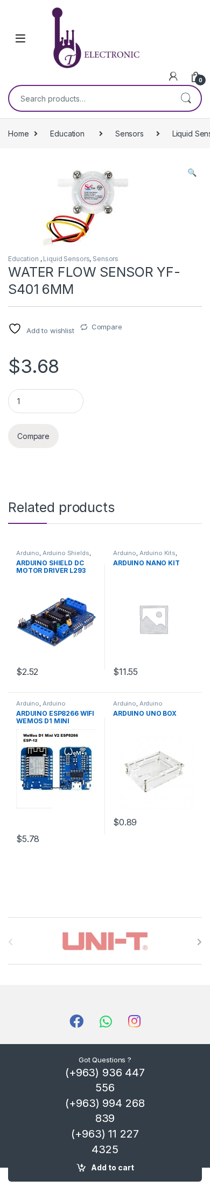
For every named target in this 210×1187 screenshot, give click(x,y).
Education (68, 133)
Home (18, 133)
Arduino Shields (66, 553)
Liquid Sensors (66, 259)
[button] (192, 172)
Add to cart (112, 1167)
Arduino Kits (157, 553)
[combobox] (90, 98)
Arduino (27, 553)
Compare (107, 326)
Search (186, 98)
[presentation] (199, 942)
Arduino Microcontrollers (41, 707)
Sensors (129, 133)
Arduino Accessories (138, 707)
